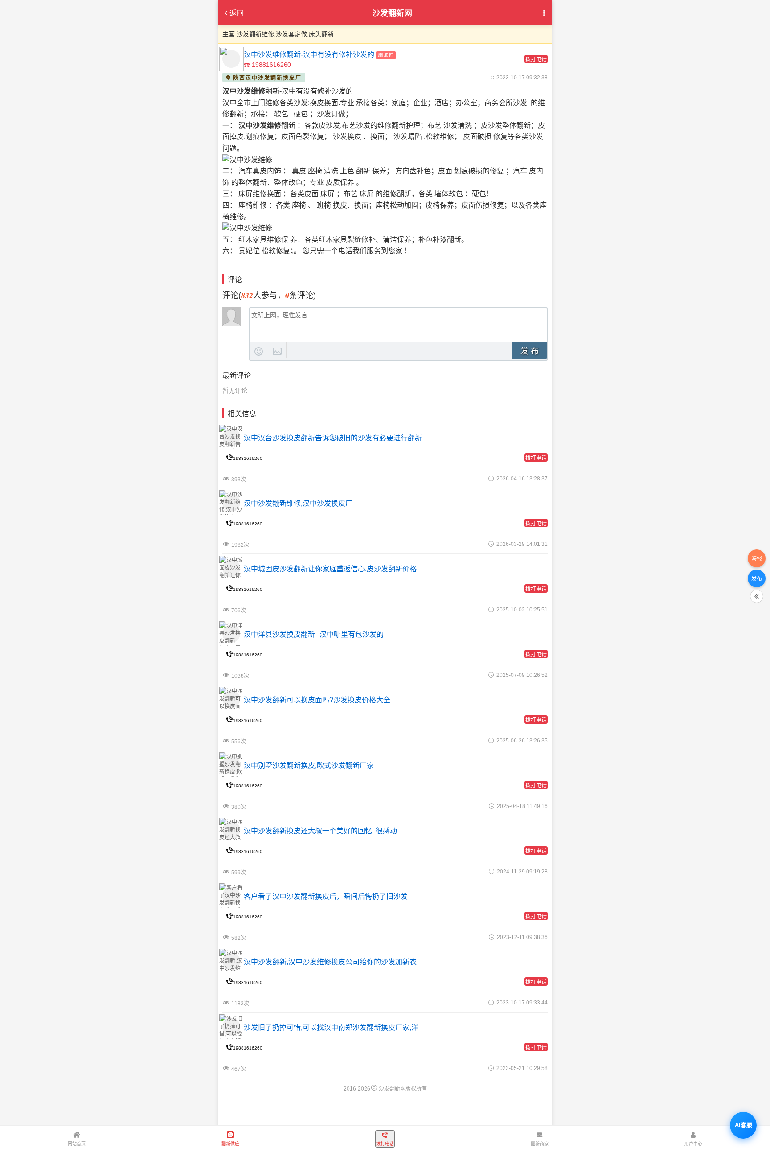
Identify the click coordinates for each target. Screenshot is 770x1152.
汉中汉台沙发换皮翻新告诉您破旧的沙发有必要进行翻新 (333, 438)
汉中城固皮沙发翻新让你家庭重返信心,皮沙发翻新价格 (330, 569)
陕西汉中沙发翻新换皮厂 (267, 78)
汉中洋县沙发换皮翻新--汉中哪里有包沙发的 (314, 634)
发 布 (529, 351)
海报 (756, 559)
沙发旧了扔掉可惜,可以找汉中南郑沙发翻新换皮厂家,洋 (331, 1027)
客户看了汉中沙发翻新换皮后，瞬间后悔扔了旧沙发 (326, 896)
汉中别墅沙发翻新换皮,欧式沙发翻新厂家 (309, 765)
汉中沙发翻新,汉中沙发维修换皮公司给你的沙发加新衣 (330, 962)
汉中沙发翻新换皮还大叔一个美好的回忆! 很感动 (320, 831)
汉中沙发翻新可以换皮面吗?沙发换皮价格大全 (317, 700)
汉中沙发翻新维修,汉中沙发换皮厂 (298, 503)
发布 (756, 579)
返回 (236, 13)
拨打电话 (536, 60)
